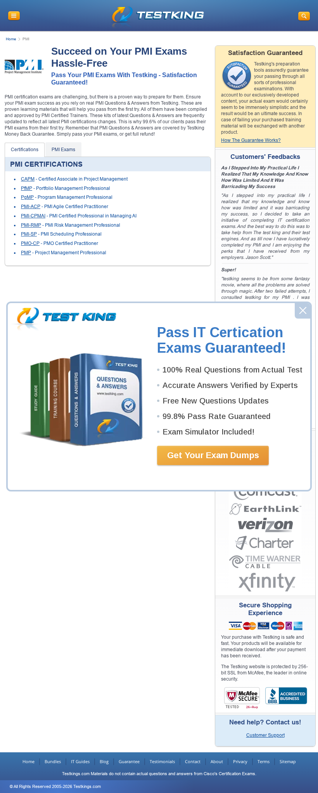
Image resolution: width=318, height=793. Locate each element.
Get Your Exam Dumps (213, 455)
